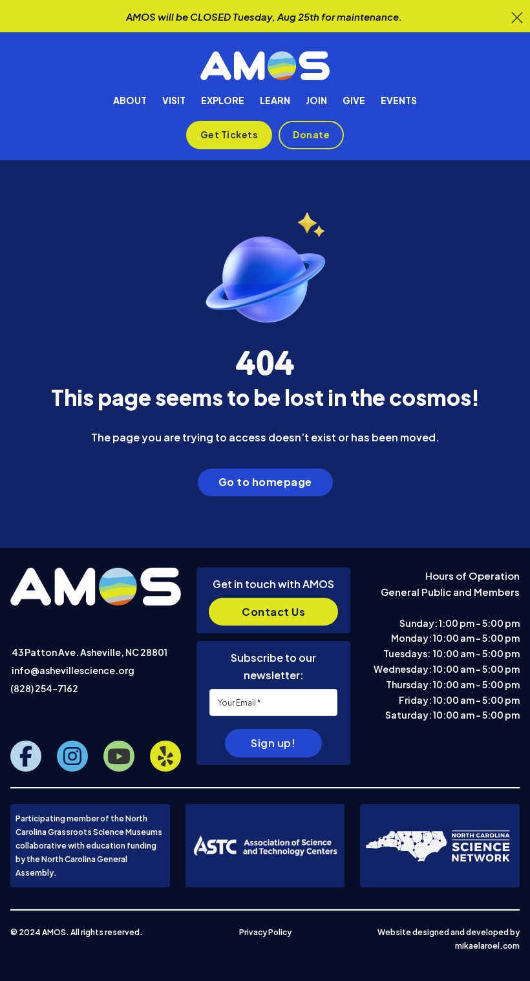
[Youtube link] (118, 756)
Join (316, 100)
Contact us (273, 611)
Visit (174, 100)
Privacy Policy (265, 932)
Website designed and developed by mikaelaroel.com (448, 938)
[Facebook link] (25, 756)
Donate (311, 134)
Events (399, 100)
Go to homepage (265, 482)
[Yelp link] (165, 756)
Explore (222, 100)
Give (354, 100)
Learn (275, 100)
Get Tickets (229, 134)
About (130, 100)
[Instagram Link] (72, 756)
